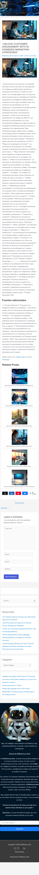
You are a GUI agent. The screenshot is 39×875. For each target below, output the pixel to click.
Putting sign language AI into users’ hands (16, 688)
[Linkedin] (24, 848)
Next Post (5, 508)
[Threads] (21, 848)
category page (20, 357)
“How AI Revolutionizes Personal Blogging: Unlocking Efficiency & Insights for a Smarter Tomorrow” (16, 637)
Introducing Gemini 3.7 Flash (11, 685)
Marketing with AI (7, 56)
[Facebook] (15, 848)
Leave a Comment (30, 56)
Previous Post (19, 503)
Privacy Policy (19, 852)
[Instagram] (18, 848)
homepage (5, 359)
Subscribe (19, 829)
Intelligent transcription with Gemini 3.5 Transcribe (18, 676)
